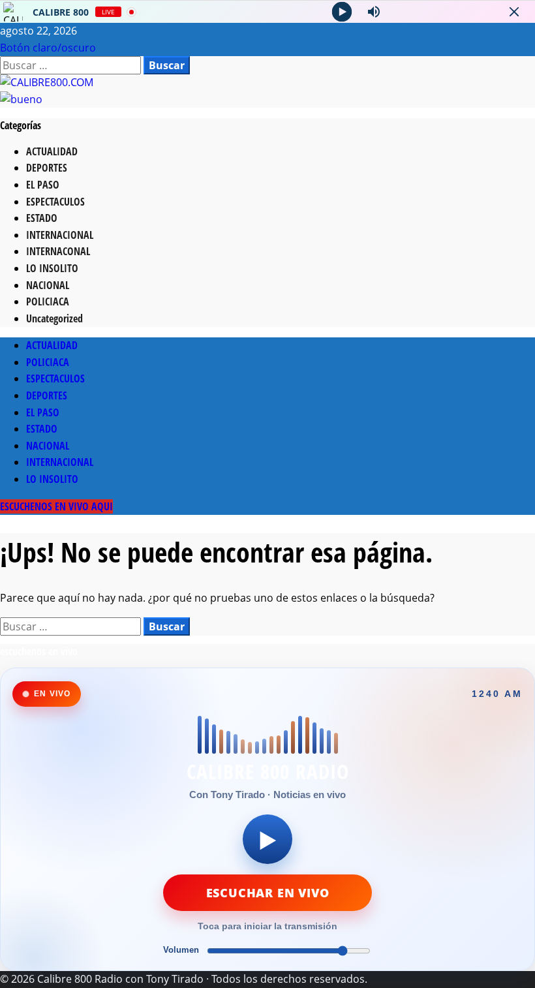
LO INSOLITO (52, 268)
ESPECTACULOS (55, 201)
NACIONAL (47, 285)
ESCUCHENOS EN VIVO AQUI (56, 506)
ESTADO (41, 218)
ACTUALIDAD (52, 151)
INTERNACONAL (58, 251)
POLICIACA (47, 301)
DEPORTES (46, 168)
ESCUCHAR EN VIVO (267, 893)
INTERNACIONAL (59, 235)
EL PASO (42, 185)
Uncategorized (54, 318)
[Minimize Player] (514, 12)
